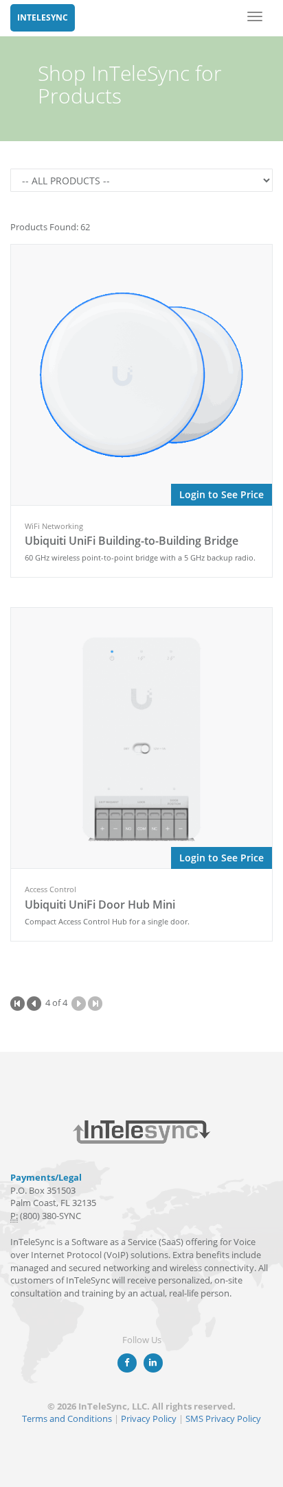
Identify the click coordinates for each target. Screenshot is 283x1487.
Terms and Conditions (67, 1418)
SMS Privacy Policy (223, 1418)
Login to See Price (221, 494)
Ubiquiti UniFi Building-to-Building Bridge (131, 540)
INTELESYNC (42, 17)
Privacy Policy (149, 1418)
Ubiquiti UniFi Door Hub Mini (100, 904)
